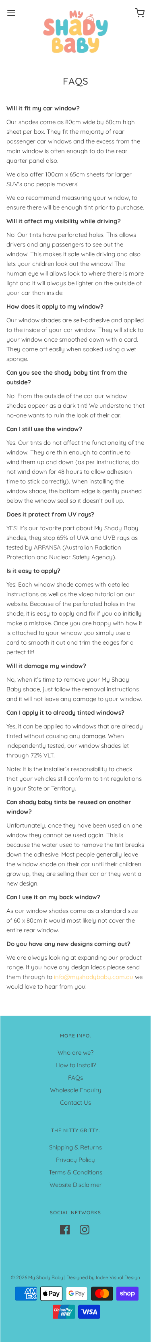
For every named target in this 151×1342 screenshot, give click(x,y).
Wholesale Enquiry (75, 1090)
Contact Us (75, 1102)
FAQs (75, 1077)
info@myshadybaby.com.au (93, 977)
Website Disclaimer (76, 1185)
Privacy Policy (75, 1160)
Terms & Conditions (75, 1172)
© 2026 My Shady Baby (37, 1277)
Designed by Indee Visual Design (103, 1277)
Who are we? (75, 1052)
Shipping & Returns (75, 1147)
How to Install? (76, 1065)
